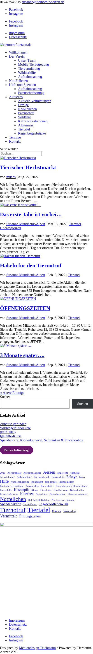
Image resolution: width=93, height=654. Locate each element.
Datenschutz (18, 37)
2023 (2, 473)
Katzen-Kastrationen (32, 121)
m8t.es (11, 177)
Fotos (82, 477)
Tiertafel (24, 129)
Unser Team (26, 60)
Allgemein (25, 125)
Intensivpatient (66, 482)
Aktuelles (16, 97)
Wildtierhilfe (27, 72)
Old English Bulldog (38, 500)
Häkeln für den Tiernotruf (30, 265)
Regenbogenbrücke (32, 133)
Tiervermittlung (29, 68)
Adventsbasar (14, 473)
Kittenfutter (46, 490)
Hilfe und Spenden (22, 85)
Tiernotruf (13, 509)
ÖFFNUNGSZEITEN (25, 308)
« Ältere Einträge (12, 393)
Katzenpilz (21, 490)
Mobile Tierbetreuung (33, 64)
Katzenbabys (32, 486)
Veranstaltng (69, 511)
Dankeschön (57, 477)
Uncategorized (10, 228)
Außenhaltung (24, 477)
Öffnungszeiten (30, 516)
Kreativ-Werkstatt (9, 494)
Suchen (5, 397)
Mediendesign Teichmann (37, 648)
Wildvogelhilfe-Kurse (15, 428)
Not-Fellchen (18, 81)
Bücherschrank (41, 477)
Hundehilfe (51, 482)
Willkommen (18, 52)
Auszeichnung (7, 477)
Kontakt (15, 141)
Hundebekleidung (20, 482)
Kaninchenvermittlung (11, 486)
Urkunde (56, 511)
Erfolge (23, 105)
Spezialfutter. (30, 504)
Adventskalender (32, 473)
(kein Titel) (8, 432)
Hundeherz (37, 482)
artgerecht (62, 473)
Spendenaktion (10, 504)
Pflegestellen (58, 500)
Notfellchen (13, 499)
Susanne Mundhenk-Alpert (25, 224)
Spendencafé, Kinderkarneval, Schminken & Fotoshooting (41, 440)
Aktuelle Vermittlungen (34, 101)
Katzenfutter (47, 486)
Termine (15, 137)
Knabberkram (61, 490)
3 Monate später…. (22, 355)
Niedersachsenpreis (77, 494)
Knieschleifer (77, 490)
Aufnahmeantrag (30, 77)
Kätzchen (27, 494)
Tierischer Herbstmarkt (28, 167)
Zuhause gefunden (13, 424)
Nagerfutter (42, 494)
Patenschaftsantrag (31, 93)
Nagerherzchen (57, 494)
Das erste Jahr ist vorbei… (31, 214)
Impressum (17, 33)
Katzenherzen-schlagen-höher (71, 486)
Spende (70, 500)
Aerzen (49, 472)
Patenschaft (26, 113)
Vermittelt (8, 516)
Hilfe (4, 481)
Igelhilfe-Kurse (10, 436)
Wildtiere (24, 117)
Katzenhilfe (6, 490)
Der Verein (17, 56)
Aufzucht (74, 473)
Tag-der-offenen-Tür (53, 504)
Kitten (34, 490)
